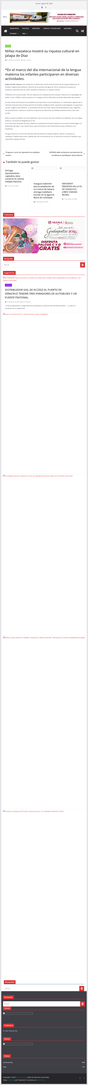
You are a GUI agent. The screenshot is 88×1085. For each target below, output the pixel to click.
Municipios (14, 21)
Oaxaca (8, 38)
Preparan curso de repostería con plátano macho (23, 146)
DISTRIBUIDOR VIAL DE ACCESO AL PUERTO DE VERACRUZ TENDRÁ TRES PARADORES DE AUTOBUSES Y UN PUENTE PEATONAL (41, 253)
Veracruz (8, 245)
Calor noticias (27, 52)
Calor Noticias (26, 261)
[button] (18, 25)
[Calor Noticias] (5, 23)
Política (25, 21)
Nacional (68, 21)
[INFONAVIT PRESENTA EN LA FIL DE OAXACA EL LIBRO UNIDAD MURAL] (72, 161)
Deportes (36, 21)
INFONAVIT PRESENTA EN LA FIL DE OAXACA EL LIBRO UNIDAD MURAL (72, 182)
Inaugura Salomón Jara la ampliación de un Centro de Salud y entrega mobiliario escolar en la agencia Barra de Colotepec (44, 183)
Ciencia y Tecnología (51, 21)
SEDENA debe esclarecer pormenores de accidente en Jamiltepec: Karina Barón (65, 146)
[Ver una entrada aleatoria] (82, 23)
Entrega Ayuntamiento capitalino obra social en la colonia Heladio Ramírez (14, 168)
